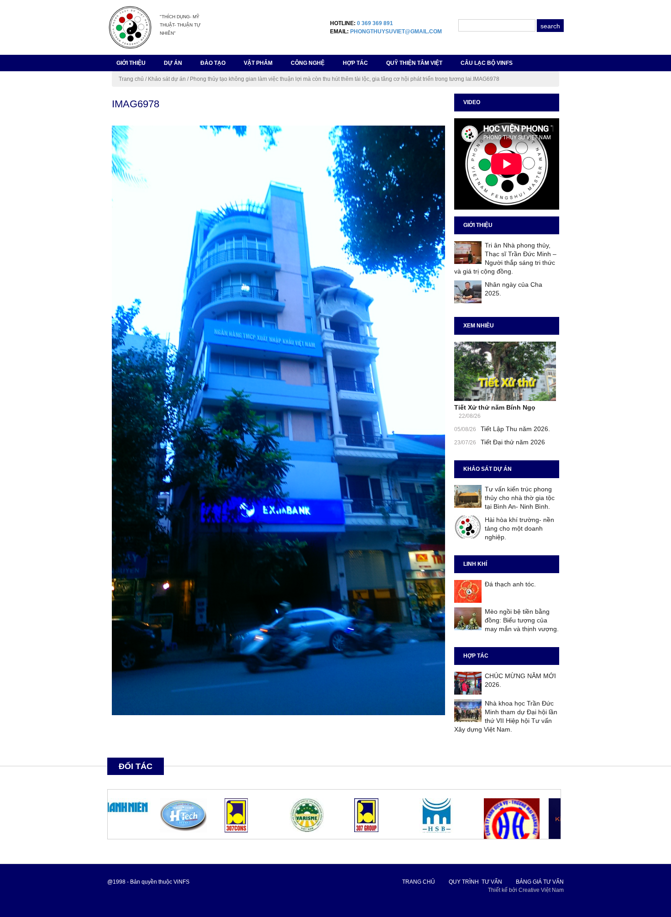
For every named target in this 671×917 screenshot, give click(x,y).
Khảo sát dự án (167, 79)
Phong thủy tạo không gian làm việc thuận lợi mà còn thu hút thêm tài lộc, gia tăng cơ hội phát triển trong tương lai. (331, 79)
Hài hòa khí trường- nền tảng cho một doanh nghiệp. (519, 528)
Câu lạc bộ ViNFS (487, 63)
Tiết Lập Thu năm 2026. (515, 428)
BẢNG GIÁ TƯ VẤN (540, 882)
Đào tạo (212, 63)
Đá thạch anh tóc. (510, 584)
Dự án (173, 63)
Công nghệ (308, 63)
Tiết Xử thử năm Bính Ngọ (494, 407)
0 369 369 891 (375, 23)
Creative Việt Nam (541, 890)
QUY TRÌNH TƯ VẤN (475, 882)
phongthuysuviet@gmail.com (396, 31)
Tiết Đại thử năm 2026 (513, 442)
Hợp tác (355, 63)
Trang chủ (131, 79)
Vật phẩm (258, 63)
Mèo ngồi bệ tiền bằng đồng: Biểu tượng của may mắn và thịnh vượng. (522, 620)
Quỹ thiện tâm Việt (414, 63)
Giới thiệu (131, 63)
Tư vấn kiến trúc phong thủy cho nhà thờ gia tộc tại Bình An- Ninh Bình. (520, 497)
